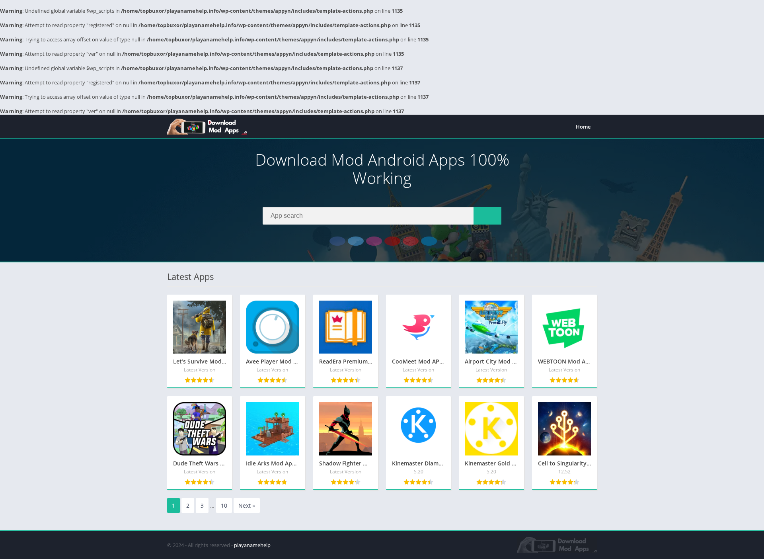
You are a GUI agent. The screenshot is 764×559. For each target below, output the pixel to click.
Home (583, 126)
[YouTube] (392, 241)
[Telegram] (429, 241)
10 (224, 505)
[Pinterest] (411, 241)
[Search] (487, 216)
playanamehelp (252, 545)
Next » (246, 505)
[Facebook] (337, 241)
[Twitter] (356, 241)
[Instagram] (374, 241)
